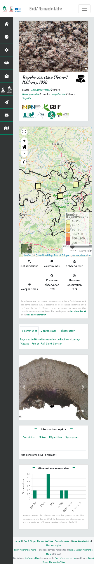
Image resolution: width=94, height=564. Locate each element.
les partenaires (35, 314)
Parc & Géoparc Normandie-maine (72, 255)
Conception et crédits (81, 541)
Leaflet (27, 255)
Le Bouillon (63, 339)
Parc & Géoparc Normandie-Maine (38, 541)
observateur (67, 330)
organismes (48, 330)
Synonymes (71, 437)
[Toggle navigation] (84, 8)
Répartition (55, 437)
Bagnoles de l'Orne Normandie (37, 339)
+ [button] (24, 140)
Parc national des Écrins (65, 557)
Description (29, 437)
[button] (24, 147)
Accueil (19, 541)
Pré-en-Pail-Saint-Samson (47, 343)
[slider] (72, 246)
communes (29, 330)
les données (77, 311)
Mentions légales (53, 545)
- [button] (24, 153)
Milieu (42, 437)
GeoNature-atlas (31, 557)
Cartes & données (63, 541)
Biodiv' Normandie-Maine (45, 9)
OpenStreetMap (44, 255)
